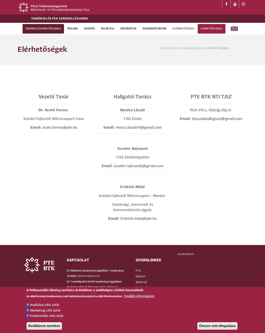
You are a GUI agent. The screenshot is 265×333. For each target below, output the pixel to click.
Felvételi (107, 28)
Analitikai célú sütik (44, 305)
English (234, 28)
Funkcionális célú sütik (47, 316)
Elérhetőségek (183, 28)
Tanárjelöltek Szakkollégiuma (59, 18)
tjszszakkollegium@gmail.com (217, 119)
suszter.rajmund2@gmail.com (139, 166)
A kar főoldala (211, 28)
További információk (139, 296)
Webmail (141, 282)
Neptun (140, 276)
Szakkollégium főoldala (43, 28)
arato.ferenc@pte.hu (59, 127)
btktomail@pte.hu (88, 276)
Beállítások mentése (44, 326)
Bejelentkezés (186, 254)
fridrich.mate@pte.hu (138, 219)
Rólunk (72, 28)
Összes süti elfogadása (217, 326)
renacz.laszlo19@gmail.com (139, 127)
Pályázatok (128, 28)
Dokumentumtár (154, 28)
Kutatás (89, 28)
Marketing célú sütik (45, 310)
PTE (138, 270)
